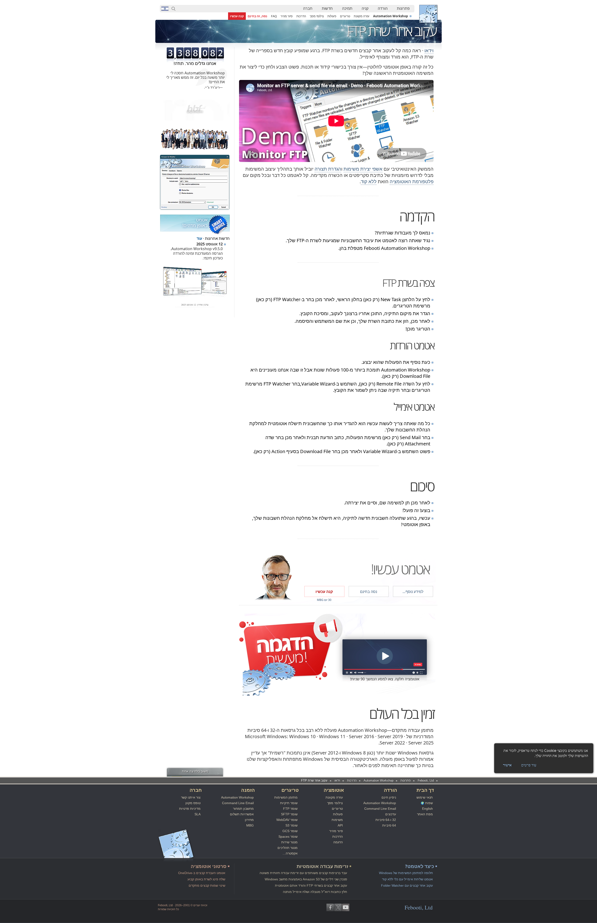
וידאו (429, 50)
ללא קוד (369, 181)
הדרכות (301, 16)
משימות (337, 820)
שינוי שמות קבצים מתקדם (207, 885)
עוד (199, 238)
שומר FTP (290, 808)
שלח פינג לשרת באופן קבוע (206, 879)
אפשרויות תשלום (242, 814)
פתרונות (403, 8)
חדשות (327, 8)
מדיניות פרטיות (190, 808)
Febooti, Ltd (428, 14)
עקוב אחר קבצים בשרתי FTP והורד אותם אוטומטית (311, 885)
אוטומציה (334, 790)
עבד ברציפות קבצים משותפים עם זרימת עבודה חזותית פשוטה (303, 873)
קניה (365, 8)
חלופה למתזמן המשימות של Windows (406, 873)
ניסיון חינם (389, 797)
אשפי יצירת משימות (363, 169)
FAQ (274, 16)
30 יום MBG (324, 600)
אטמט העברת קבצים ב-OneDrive (201, 873)
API (340, 825)
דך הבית (425, 790)
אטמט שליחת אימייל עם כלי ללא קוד (407, 879)
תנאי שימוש (425, 797)
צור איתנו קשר (191, 797)
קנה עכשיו (237, 16)
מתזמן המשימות (286, 797)
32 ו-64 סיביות (385, 820)
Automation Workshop (390, 16)
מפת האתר (425, 814)
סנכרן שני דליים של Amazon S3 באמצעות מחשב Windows (306, 879)
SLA (197, 814)
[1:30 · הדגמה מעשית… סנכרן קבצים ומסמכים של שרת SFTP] (385, 657)
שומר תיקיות (289, 803)
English (427, 808)
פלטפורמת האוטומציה (412, 181)
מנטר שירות (289, 842)
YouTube (345, 907)
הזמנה (248, 790)
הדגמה (338, 842)
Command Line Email (380, 808)
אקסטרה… (290, 853)
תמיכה (347, 8)
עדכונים (390, 814)
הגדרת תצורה (328, 169)
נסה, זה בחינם (257, 16)
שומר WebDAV (287, 820)
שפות (429, 803)
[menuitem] (403, 8)
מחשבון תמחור (243, 808)
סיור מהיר (287, 16)
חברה (307, 8)
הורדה (383, 8)
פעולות (331, 16)
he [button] (164, 8)
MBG (250, 825)
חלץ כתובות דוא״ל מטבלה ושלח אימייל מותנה (315, 892)
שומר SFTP (289, 814)
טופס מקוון (193, 803)
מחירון (249, 820)
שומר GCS (290, 831)
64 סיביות (389, 825)
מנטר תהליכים (288, 848)
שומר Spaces (288, 836)
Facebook (330, 907)
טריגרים (345, 16)
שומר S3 (291, 825)
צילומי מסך (317, 16)
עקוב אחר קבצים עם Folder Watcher (407, 885)
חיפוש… (173, 8)
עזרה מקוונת (361, 16)
